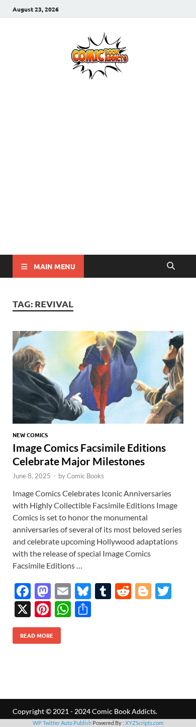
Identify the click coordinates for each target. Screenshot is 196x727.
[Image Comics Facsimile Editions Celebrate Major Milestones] (98, 379)
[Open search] (170, 266)
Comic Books (85, 476)
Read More (33, 633)
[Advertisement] (98, 181)
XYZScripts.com (144, 722)
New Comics (30, 435)
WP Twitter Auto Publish (62, 722)
